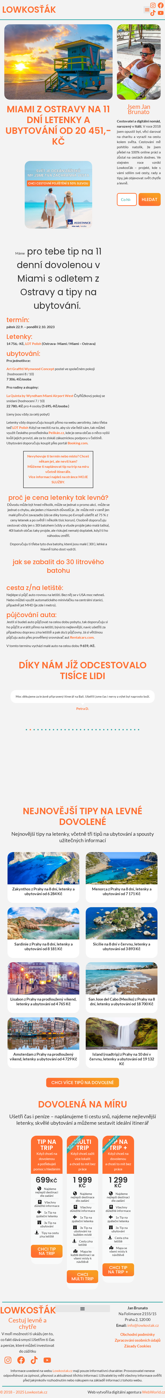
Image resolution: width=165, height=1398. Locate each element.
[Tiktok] (153, 13)
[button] (147, 9)
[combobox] (127, 199)
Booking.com (77, 443)
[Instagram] (153, 5)
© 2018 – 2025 (12, 1392)
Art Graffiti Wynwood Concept (30, 369)
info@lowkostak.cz (143, 1325)
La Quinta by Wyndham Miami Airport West (39, 396)
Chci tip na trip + (118, 1270)
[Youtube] (161, 13)
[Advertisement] (139, 231)
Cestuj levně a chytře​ (27, 1323)
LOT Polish (33, 343)
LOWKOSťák (29, 10)
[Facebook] (161, 5)
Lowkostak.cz (62, 1371)
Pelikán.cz (56, 433)
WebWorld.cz (153, 1392)
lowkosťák (28, 1310)
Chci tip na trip (47, 1251)
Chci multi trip (83, 1276)
